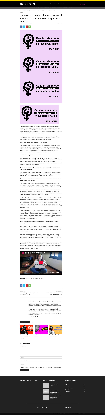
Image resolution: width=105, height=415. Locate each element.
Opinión (56, 413)
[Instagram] (80, 3)
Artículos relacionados (25, 322)
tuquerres (42, 278)
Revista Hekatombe (36, 278)
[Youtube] (84, 3)
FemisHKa (69, 413)
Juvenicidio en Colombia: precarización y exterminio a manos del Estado (54, 293)
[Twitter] (82, 3)
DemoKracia (83, 413)
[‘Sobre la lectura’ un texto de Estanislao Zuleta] (46, 397)
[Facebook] (78, 3)
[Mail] (34, 316)
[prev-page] (21, 338)
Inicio (21, 10)
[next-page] (23, 338)
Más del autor (33, 322)
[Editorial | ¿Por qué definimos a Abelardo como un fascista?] (26, 329)
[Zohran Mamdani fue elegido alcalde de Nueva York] (55, 329)
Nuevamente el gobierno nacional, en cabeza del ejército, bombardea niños (29, 293)
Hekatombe (24, 23)
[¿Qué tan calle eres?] (46, 385)
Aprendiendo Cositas (62, 413)
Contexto (24, 10)
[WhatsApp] (29, 27)
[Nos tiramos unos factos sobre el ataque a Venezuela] (41, 329)
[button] (53, 4)
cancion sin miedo (29, 278)
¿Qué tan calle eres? (54, 384)
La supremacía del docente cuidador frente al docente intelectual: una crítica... (55, 391)
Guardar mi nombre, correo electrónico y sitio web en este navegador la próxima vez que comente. (41, 367)
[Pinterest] (27, 27)
